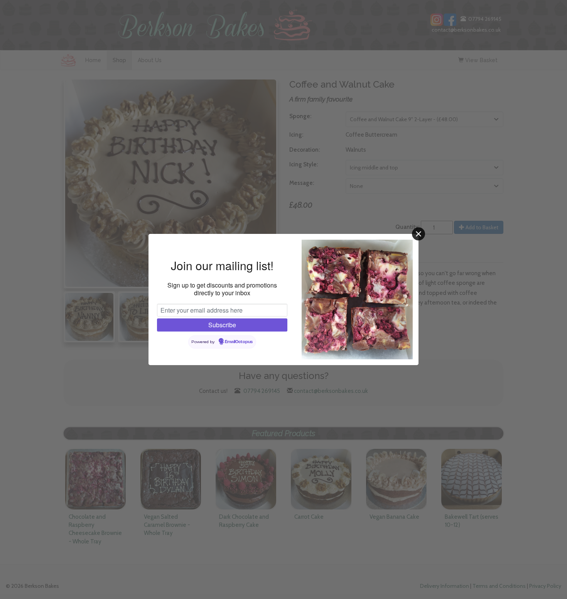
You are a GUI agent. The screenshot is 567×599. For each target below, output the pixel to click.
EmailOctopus (239, 342)
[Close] (418, 233)
